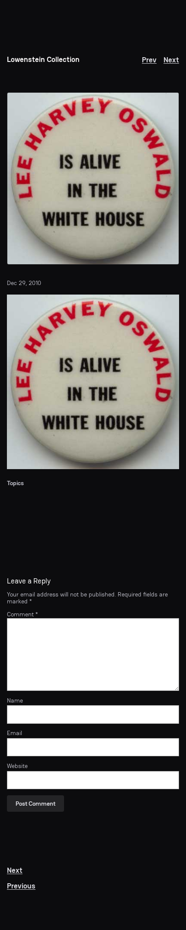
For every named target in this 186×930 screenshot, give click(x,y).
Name (15, 700)
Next (171, 60)
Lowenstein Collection (43, 59)
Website (17, 765)
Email (14, 732)
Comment (22, 614)
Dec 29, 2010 (24, 283)
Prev (149, 60)
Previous (21, 886)
